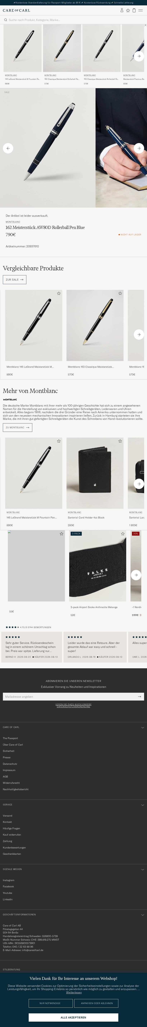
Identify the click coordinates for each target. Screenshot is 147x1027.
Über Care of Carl (13, 744)
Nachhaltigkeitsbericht (16, 789)
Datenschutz (10, 763)
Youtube (7, 893)
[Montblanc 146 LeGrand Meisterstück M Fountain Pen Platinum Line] (33, 363)
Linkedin (8, 899)
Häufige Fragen (11, 828)
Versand (7, 815)
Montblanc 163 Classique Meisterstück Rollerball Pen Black (90, 367)
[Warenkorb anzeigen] (134, 10)
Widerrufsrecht (11, 782)
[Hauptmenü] (140, 10)
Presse (6, 757)
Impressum (9, 770)
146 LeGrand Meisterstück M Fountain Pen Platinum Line (22, 79)
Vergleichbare (33, 268)
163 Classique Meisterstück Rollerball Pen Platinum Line (101, 79)
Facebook (8, 886)
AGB (5, 776)
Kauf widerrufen (12, 834)
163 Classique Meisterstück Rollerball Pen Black (61, 79)
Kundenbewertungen (14, 847)
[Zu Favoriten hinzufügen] (58, 294)
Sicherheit (8, 751)
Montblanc (11, 75)
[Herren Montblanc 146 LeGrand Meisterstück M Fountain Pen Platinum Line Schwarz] (23, 48)
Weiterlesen (74, 992)
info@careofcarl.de (32, 950)
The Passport (10, 738)
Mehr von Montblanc (30, 391)
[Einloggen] (122, 10)
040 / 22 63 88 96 (22, 946)
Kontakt (7, 822)
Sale (7, 92)
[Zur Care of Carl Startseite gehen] (16, 10)
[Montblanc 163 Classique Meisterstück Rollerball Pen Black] (95, 363)
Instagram (8, 880)
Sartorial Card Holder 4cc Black (86, 517)
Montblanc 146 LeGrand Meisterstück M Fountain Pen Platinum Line (29, 367)
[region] (73, 647)
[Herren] (36, 565)
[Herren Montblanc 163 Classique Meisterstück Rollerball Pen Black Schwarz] (62, 48)
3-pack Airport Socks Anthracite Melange (94, 607)
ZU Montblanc (15, 427)
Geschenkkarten (12, 853)
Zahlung (7, 841)
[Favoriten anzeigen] (128, 10)
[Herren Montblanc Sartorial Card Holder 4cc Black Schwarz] (95, 473)
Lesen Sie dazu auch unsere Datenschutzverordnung (74, 705)
